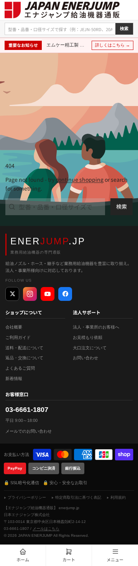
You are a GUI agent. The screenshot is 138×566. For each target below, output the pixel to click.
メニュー (115, 559)
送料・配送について (24, 347)
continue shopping (80, 179)
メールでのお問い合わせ (28, 431)
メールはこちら (46, 528)
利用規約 (118, 497)
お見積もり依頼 (87, 337)
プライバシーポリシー (27, 497)
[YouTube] (47, 294)
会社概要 (13, 327)
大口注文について (90, 347)
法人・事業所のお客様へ (96, 327)
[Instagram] (30, 294)
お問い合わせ (85, 357)
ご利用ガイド (18, 337)
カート (68, 559)
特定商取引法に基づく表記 (78, 497)
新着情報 (13, 378)
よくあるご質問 (20, 368)
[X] (12, 294)
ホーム (22, 559)
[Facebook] (65, 294)
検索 (124, 28)
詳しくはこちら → (112, 45)
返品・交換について (24, 357)
